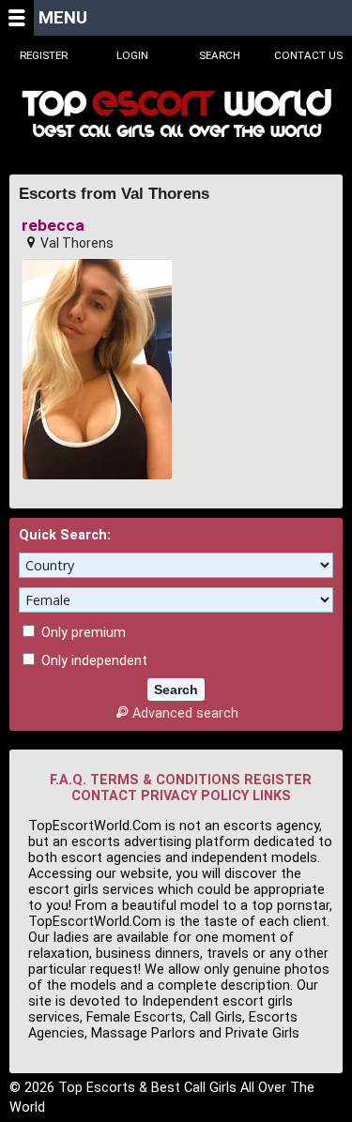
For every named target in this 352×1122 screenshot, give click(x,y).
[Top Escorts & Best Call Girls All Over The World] (176, 113)
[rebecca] (97, 369)
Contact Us (308, 55)
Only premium (82, 633)
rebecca (53, 226)
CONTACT (104, 796)
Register (44, 55)
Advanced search (185, 713)
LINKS (272, 796)
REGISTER (278, 780)
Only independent (92, 661)
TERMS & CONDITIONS (165, 780)
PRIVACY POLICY (195, 796)
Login (132, 55)
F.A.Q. (68, 780)
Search (219, 55)
